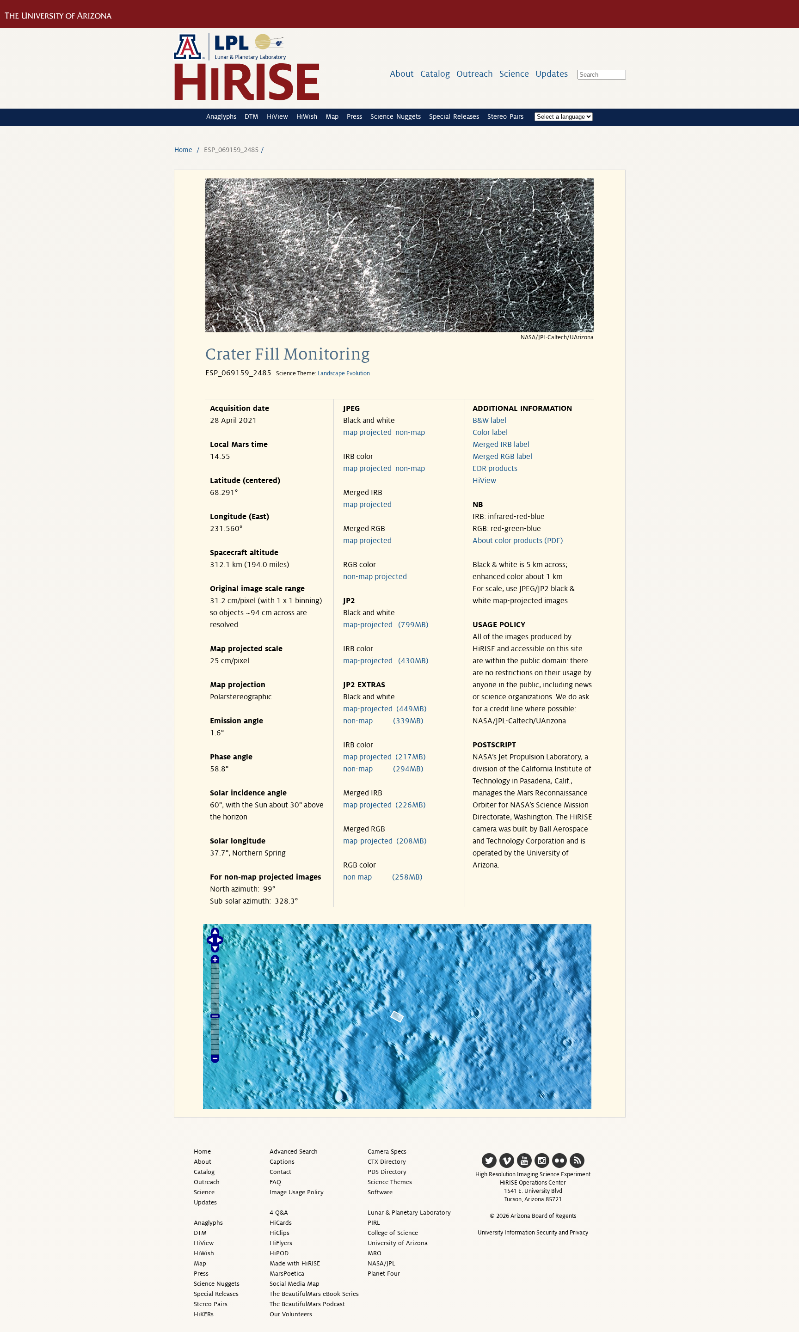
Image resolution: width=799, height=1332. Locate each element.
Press (354, 116)
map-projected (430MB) (386, 661)
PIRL (374, 1222)
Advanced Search (294, 1151)
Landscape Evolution (344, 373)
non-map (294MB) (383, 769)
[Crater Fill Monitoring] (399, 330)
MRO (374, 1253)
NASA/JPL (381, 1263)
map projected (367, 432)
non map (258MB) (383, 877)
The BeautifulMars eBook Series (314, 1293)
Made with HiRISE (295, 1263)
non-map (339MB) (383, 721)
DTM (251, 116)
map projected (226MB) (384, 805)
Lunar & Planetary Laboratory (409, 1212)
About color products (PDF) (518, 541)
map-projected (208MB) (385, 841)
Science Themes (390, 1182)
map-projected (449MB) (385, 709)
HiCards (281, 1222)
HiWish (306, 116)
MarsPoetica (287, 1273)
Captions (282, 1161)
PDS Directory (387, 1171)
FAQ (275, 1182)
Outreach (474, 74)
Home (183, 149)
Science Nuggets (395, 116)
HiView (277, 116)
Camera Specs (387, 1151)
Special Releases (454, 116)
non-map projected (375, 577)
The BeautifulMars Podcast (307, 1304)
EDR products (495, 468)
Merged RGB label (502, 456)
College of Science (393, 1232)
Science (514, 74)
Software (380, 1192)
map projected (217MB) (384, 757)
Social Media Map (295, 1283)
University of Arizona (398, 1243)
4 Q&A (279, 1212)
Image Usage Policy (297, 1192)
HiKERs (204, 1314)
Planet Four (384, 1273)
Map (332, 116)
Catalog (435, 74)
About (402, 74)
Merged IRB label (501, 444)
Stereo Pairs (505, 116)
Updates (551, 74)
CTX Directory (387, 1161)
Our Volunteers (291, 1314)
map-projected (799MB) (386, 625)
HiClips (279, 1232)
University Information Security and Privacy (533, 1232)
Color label (490, 432)
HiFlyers (281, 1243)
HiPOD (279, 1253)
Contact (280, 1171)
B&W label (489, 420)
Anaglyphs (221, 116)
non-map (410, 432)
